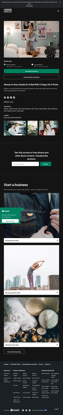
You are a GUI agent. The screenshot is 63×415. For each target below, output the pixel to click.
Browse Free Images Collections (7, 380)
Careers (6, 364)
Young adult (20, 110)
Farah (11, 102)
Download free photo (31, 71)
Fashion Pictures (25, 374)
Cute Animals (43, 108)
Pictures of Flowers (35, 393)
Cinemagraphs (36, 385)
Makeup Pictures (34, 374)
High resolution (10, 65)
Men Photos (16, 392)
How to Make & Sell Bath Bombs (55, 375)
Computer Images (34, 381)
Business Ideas (45, 373)
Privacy (41, 364)
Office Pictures (17, 381)
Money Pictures (25, 381)
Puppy (36, 108)
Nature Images (26, 378)
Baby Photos (35, 397)
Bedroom (54, 108)
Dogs (15, 108)
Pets (19, 108)
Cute (32, 108)
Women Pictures (34, 389)
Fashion (11, 108)
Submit (45, 164)
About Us (47, 364)
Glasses (9, 110)
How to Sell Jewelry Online (45, 392)
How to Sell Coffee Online (54, 387)
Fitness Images (27, 397)
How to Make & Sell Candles (55, 392)
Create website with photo (31, 77)
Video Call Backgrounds (16, 401)
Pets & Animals (26, 108)
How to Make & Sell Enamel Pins (55, 381)
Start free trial (10, 221)
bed (5, 110)
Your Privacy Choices (38, 410)
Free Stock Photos (6, 374)
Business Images (15, 374)
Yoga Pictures (17, 397)
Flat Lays (15, 385)
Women (6, 108)
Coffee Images (17, 378)
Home (49, 108)
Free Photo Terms (15, 364)
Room (14, 110)
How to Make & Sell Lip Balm (46, 387)
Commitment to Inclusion (29, 364)
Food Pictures (35, 378)
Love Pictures (26, 392)
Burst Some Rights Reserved (12, 117)
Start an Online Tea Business (45, 381)
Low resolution (38, 65)
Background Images (26, 386)
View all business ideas (14, 352)
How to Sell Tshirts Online (45, 396)
